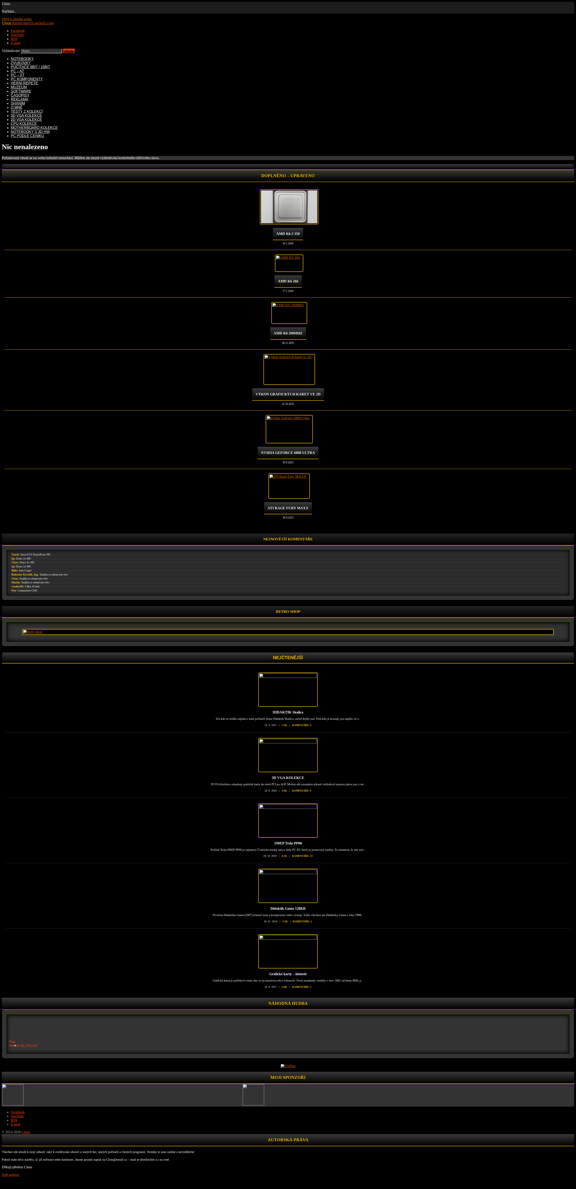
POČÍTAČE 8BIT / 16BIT (30, 67)
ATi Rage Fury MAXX (288, 508)
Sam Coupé (25, 570)
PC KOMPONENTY (27, 79)
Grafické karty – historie (288, 974)
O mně (16, 107)
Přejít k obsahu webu (17, 19)
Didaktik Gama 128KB (288, 908)
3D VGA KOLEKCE (26, 115)
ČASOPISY (20, 95)
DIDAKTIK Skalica (288, 712)
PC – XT (18, 75)
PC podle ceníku (27, 136)
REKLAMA (19, 99)
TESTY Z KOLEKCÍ (27, 111)
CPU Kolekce (24, 124)
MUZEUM (19, 87)
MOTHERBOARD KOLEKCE (34, 128)
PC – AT (17, 71)
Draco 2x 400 (23, 558)
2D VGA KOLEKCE (26, 120)
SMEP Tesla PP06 (288, 843)
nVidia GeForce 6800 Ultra (288, 453)
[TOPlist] (288, 1066)
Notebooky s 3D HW (30, 132)
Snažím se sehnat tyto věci (54, 574)
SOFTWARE (21, 91)
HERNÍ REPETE (24, 83)
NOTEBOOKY (22, 59)
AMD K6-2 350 (288, 234)
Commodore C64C (28, 590)
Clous (14, 562)
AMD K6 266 (288, 281)
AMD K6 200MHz (288, 333)
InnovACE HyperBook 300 (35, 554)
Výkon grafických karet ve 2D (288, 394)
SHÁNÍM (18, 103)
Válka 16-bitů (32, 586)
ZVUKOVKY (21, 63)
